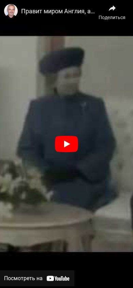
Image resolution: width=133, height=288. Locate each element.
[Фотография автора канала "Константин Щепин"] (11, 11)
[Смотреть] (66, 144)
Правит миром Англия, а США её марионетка (60, 11)
